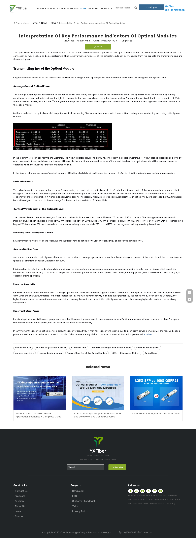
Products (20, 496)
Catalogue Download (151, 8)
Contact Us (21, 491)
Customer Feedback (83, 501)
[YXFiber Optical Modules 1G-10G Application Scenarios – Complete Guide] (39, 393)
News (18, 511)
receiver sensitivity (24, 353)
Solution (19, 501)
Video (75, 506)
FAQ (74, 496)
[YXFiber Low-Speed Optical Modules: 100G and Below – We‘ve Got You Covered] (98, 393)
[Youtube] (136, 491)
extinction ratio (78, 347)
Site (130, 40)
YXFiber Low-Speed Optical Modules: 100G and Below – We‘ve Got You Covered (97, 415)
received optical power (50, 353)
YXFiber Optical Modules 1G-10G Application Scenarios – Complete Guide (38, 415)
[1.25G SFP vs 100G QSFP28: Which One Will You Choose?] (156, 393)
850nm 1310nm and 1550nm (125, 353)
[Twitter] (148, 491)
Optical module (23, 347)
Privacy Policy (80, 511)
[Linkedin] (142, 491)
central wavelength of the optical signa (111, 347)
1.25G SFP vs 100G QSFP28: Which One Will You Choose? (156, 413)
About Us (20, 506)
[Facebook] (130, 491)
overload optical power (147, 347)
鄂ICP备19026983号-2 (130, 532)
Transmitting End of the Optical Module (87, 353)
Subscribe (118, 467)
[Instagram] (160, 491)
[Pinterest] (154, 491)
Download (78, 491)
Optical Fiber (150, 353)
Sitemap (19, 516)
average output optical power (51, 347)
